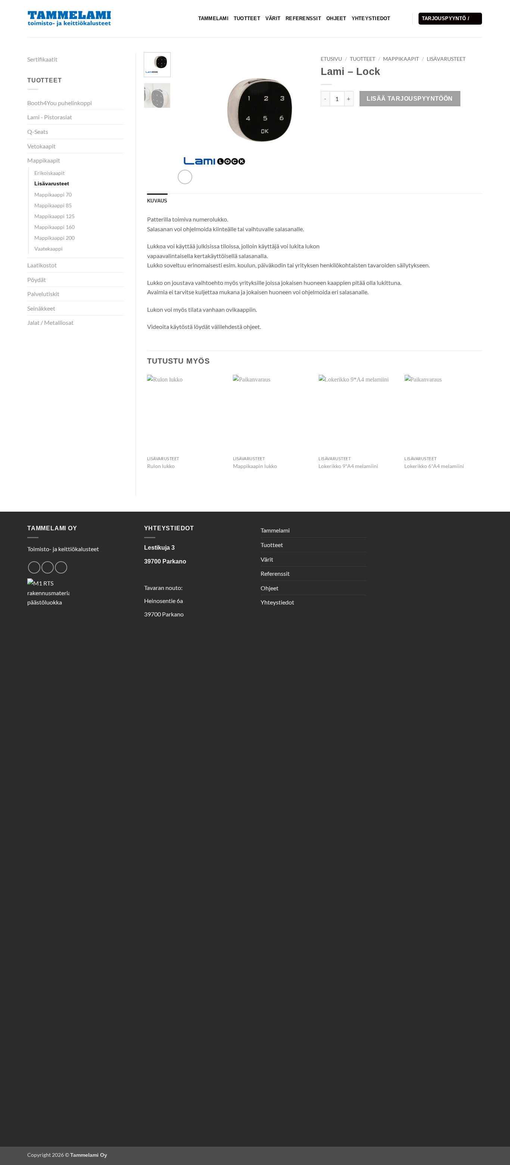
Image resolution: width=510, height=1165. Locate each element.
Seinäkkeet (41, 308)
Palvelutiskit (43, 293)
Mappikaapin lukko (255, 466)
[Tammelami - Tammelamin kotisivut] (69, 18)
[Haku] (398, 19)
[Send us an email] (47, 567)
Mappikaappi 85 (53, 205)
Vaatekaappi (48, 248)
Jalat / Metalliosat (50, 322)
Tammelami (213, 18)
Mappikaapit (43, 160)
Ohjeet (336, 18)
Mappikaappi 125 (54, 216)
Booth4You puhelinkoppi (59, 102)
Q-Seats (37, 131)
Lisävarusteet (51, 183)
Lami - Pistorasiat (49, 116)
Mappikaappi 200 (54, 238)
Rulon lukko (161, 466)
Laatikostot (42, 265)
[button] (450, 19)
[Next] (297, 119)
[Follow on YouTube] (61, 567)
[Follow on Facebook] (34, 567)
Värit (272, 18)
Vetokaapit (41, 146)
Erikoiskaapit (49, 173)
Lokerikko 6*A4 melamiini (434, 466)
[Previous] (187, 119)
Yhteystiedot (371, 18)
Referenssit (303, 18)
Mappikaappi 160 (54, 227)
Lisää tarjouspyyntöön (410, 98)
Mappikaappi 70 (53, 194)
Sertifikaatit (42, 59)
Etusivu (331, 59)
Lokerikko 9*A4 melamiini (348, 466)
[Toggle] (119, 131)
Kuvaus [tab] (157, 201)
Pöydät (36, 279)
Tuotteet (247, 18)
